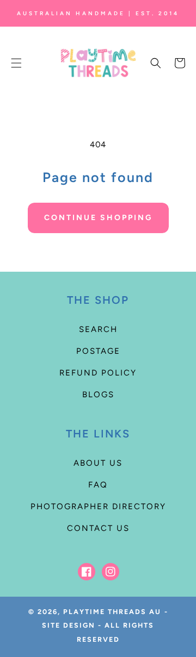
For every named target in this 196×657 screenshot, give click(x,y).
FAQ (98, 485)
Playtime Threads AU (112, 612)
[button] (16, 63)
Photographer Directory (98, 506)
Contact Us (98, 528)
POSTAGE (98, 351)
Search (98, 329)
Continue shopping (98, 217)
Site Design (68, 625)
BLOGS (98, 394)
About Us (98, 463)
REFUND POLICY (98, 373)
